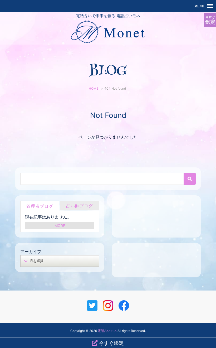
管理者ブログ (39, 206)
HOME (93, 88)
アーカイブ (30, 251)
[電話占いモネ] (108, 40)
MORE (60, 225)
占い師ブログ (79, 205)
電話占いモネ (107, 331)
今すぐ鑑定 (110, 343)
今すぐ (210, 20)
